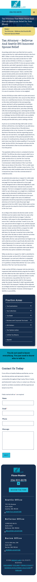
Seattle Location (13, 511)
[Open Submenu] (31, 306)
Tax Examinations (12, 306)
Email (4, 409)
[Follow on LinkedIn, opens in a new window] (18, 483)
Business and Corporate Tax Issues (17, 320)
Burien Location (13, 550)
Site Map (16, 565)
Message (5, 429)
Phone (4, 419)
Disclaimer (8, 565)
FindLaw (18, 570)
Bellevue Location (14, 531)
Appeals (9, 339)
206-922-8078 (15, 12)
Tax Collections (11, 311)
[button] (34, 12)
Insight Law (16, 560)
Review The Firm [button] (18, 490)
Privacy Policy (27, 565)
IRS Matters (10, 325)
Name (4, 398)
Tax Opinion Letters (13, 330)
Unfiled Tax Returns (13, 335)
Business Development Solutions (18, 568)
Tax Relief (10, 315)
